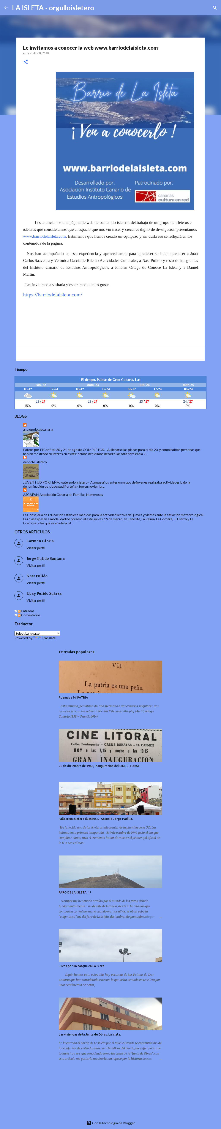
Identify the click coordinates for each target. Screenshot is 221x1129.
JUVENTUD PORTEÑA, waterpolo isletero (55, 482)
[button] (25, 62)
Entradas (27, 611)
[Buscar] (100, 8)
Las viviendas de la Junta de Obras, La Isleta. (90, 1034)
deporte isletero (35, 462)
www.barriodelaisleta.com (44, 236)
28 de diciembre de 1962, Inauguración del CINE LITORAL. (99, 766)
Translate (49, 638)
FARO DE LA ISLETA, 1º (75, 892)
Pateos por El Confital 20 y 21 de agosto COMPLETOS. (64, 449)
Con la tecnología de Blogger (113, 1123)
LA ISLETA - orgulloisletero (53, 7)
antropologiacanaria (38, 429)
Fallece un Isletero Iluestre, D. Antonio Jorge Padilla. (96, 819)
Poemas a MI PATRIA (73, 697)
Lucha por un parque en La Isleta (81, 966)
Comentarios (30, 615)
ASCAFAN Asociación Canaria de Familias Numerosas (63, 494)
